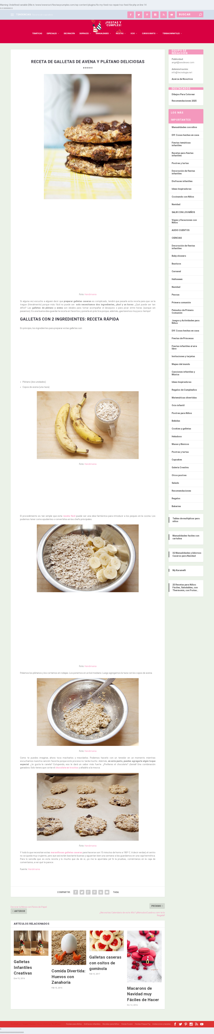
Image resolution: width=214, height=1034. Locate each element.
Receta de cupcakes (42, 14)
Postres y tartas (180, 163)
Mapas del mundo (181, 364)
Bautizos (176, 263)
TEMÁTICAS (37, 33)
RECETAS (119, 33)
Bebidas (176, 421)
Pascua (175, 294)
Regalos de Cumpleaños (184, 390)
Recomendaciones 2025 (184, 101)
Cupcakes (177, 459)
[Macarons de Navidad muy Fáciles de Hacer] (144, 956)
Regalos (176, 498)
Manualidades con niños (184, 127)
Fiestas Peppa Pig (142, 1024)
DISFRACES (84, 33)
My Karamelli (179, 570)
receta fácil (69, 516)
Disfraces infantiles (182, 181)
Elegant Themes (29, 1024)
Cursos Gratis (148, 33)
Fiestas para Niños (74, 1024)
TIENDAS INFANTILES (171, 33)
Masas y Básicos (180, 444)
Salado (175, 483)
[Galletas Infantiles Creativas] (31, 943)
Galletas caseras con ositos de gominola (105, 963)
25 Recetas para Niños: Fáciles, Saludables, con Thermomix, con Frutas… (185, 587)
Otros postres (179, 475)
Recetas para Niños (111, 1024)
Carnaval (176, 271)
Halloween (177, 279)
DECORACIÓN (69, 33)
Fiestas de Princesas (183, 338)
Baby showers (179, 256)
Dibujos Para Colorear (183, 94)
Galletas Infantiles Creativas (23, 967)
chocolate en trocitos (66, 767)
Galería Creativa (180, 467)
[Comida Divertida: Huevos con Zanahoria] (69, 948)
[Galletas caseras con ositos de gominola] (106, 941)
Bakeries (176, 506)
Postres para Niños (182, 413)
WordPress (56, 1024)
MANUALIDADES (102, 33)
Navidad (176, 204)
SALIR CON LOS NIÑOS (183, 212)
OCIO (132, 33)
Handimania (91, 294)
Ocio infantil (178, 405)
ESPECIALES (52, 33)
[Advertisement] (87, 224)
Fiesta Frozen (127, 1024)
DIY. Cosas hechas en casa (185, 135)
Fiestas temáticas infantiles (181, 144)
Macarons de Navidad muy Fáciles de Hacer (143, 994)
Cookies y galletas (181, 428)
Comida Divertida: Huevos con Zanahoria (69, 977)
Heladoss (177, 436)
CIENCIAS (177, 238)
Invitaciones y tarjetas (183, 356)
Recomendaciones (181, 491)
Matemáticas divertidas (184, 397)
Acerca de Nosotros (182, 79)
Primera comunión (181, 302)
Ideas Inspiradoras (181, 189)
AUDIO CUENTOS (180, 230)
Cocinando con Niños (183, 196)
